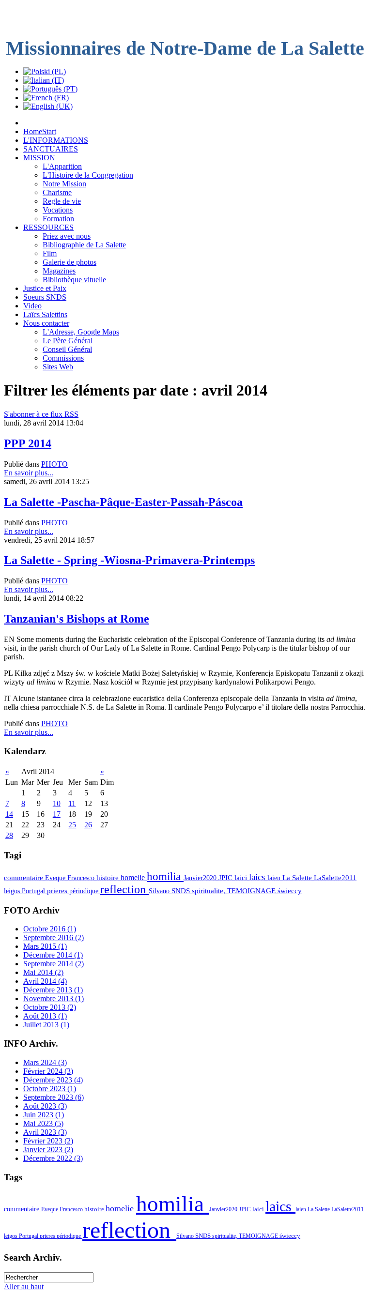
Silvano (160, 891)
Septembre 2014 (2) (53, 964)
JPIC (226, 878)
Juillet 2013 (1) (46, 1025)
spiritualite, (209, 891)
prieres (58, 891)
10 (57, 803)
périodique (84, 891)
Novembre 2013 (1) (53, 998)
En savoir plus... (28, 473)
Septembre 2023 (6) (53, 1097)
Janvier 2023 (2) (48, 1149)
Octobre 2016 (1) (49, 929)
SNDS (181, 891)
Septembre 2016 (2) (53, 937)
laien (274, 878)
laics (258, 877)
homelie (134, 877)
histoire (108, 878)
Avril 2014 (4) (45, 981)
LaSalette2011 (335, 878)
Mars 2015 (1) (45, 946)
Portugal (34, 891)
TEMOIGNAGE (252, 891)
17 (57, 814)
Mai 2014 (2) (43, 972)
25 (72, 825)
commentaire (24, 878)
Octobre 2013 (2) (49, 1007)
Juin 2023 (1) (43, 1115)
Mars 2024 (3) (45, 1062)
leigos (13, 891)
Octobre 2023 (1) (49, 1088)
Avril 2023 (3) (45, 1132)
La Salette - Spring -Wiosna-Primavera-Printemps (129, 560)
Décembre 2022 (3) (53, 1158)
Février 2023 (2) (48, 1141)
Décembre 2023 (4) (53, 1080)
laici (241, 878)
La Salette (298, 878)
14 (9, 814)
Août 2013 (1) (45, 1016)
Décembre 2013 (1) (53, 990)
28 (9, 835)
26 (88, 825)
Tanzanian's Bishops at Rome (76, 618)
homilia (165, 876)
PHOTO (54, 464)
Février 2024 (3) (48, 1071)
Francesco (81, 878)
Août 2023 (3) (45, 1106)
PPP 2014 (27, 443)
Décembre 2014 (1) (53, 955)
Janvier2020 (201, 878)
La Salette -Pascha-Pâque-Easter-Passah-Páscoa (123, 502)
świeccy (290, 891)
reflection (124, 889)
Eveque (56, 878)
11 (72, 803)
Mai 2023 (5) (43, 1123)
